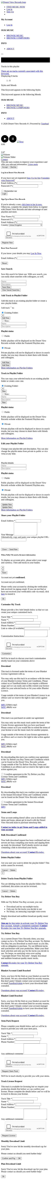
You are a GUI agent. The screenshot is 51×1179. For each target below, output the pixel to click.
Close (4, 549)
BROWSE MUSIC (15, 35)
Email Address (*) (9, 183)
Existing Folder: (11, 313)
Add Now (5, 318)
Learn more (33, 164)
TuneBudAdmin (16, 983)
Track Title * (6, 617)
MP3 (3, 705)
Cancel (5, 870)
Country (4, 225)
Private (7, 348)
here (3, 594)
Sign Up (10, 12)
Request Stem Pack (10, 1071)
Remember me (10, 191)
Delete (12, 870)
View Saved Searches (11, 290)
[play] (5, 142)
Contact (4, 159)
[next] (20, 142)
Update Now (7, 504)
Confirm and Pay (8, 1158)
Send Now (13, 549)
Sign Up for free (34, 178)
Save (4, 573)
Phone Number (7, 625)
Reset (4, 263)
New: (6, 321)
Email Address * (8, 521)
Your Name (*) (7, 216)
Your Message (7, 534)
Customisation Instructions (12, 636)
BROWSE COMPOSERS (18, 38)
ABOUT (10, 49)
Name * (4, 620)
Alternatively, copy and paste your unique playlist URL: (25, 537)
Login (4, 194)
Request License (8, 1136)
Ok (3, 599)
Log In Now (36, 253)
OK (19, 1158)
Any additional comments (12, 1054)
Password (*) (6, 186)
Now (4, 391)
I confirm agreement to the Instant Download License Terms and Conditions (22, 803)
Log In (9, 25)
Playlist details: (7, 463)
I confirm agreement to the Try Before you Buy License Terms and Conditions (23, 775)
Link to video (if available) (12, 628)
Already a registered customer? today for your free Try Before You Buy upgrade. (24, 926)
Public (7, 336)
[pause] (13, 142)
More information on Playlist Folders (17, 368)
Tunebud (45, 124)
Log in (9, 9)
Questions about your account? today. (22, 852)
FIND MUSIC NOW (16, 7)
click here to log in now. (32, 204)
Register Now (7, 243)
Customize (6, 654)
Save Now (6, 287)
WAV (3, 707)
